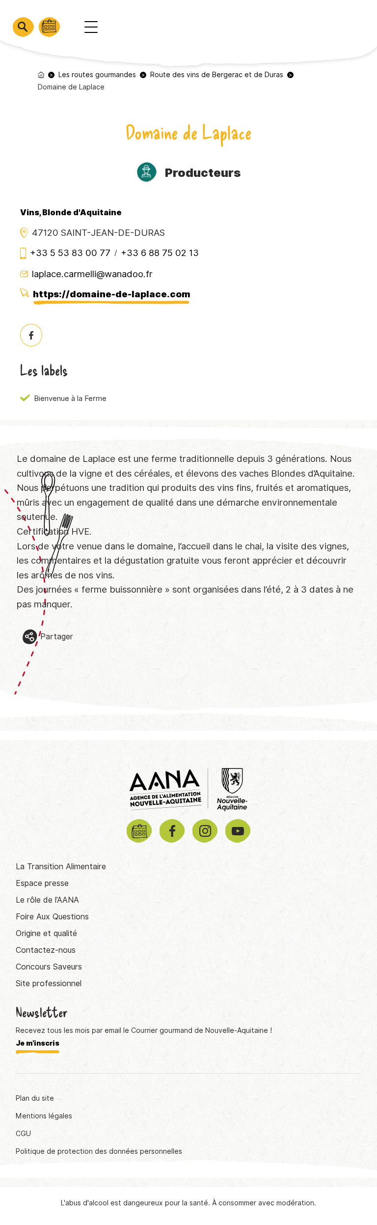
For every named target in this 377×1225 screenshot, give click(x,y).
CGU (23, 1134)
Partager (56, 636)
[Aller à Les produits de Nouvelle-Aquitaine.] (41, 75)
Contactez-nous (46, 950)
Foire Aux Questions (52, 916)
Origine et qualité (46, 933)
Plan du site (35, 1098)
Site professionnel (48, 983)
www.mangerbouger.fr (290, 1182)
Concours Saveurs (49, 966)
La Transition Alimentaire (61, 866)
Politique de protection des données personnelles (99, 1151)
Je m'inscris (37, 1043)
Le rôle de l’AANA (47, 900)
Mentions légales (44, 1116)
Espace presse (42, 883)
